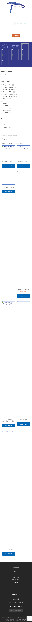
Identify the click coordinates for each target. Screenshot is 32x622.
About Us (16, 577)
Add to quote (8, 166)
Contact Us (16, 585)
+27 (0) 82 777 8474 (17, 602)
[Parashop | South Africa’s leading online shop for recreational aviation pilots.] (16, 8)
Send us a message (16, 610)
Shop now (16, 35)
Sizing (16, 582)
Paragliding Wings (10, 135)
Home (3, 135)
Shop (16, 574)
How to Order (16, 579)
